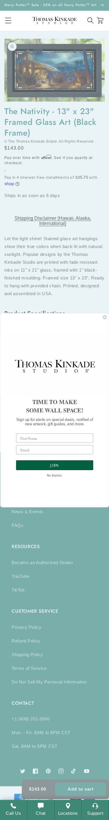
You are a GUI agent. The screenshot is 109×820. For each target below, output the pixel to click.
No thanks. (54, 475)
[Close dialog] (104, 317)
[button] (90, 20)
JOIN (54, 465)
